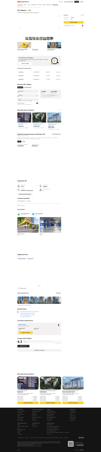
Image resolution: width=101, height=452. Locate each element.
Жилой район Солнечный (51, 412)
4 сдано (65, 26)
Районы (18, 424)
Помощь (61, 437)
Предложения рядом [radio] (21, 258)
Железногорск (34, 426)
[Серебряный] (39, 117)
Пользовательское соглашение (43, 437)
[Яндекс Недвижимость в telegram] (83, 437)
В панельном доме (20, 417)
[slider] (28, 92)
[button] (62, 2)
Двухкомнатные (73, 417)
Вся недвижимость (20, 437)
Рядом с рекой (19, 418)
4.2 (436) (53, 393)
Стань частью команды (33, 437)
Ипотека (18, 415)
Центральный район (50, 414)
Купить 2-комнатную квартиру (52, 427)
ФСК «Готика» (22, 324)
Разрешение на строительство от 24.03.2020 (29, 311)
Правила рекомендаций (54, 437)
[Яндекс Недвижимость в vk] (79, 437)
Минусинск (34, 424)
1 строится (68, 26)
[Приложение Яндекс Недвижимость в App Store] (77, 445)
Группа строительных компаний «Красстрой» (48, 390)
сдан (71, 19)
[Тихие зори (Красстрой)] (54, 117)
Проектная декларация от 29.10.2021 (27, 314)
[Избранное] (60, 2)
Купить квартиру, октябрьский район (53, 426)
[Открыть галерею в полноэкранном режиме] (59, 16)
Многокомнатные (73, 411)
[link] (82, 2)
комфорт (72, 17)
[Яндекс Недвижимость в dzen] (81, 437)
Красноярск (19, 12)
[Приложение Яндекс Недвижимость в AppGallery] (81, 445)
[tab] (20, 87)
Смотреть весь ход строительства (24, 305)
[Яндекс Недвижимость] (23, 2)
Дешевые (34, 418)
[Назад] (19, 27)
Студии (71, 414)
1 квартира (58, 72)
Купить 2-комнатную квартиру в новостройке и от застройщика (58, 432)
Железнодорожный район (51, 417)
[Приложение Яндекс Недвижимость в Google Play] (79, 445)
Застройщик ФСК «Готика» (69, 25)
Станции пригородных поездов (22, 426)
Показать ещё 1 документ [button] (25, 316)
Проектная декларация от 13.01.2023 (27, 313)
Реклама (26, 437)
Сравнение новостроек (21, 429)
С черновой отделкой (21, 411)
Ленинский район (50, 418)
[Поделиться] (80, 15)
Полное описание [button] (20, 205)
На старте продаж (20, 414)
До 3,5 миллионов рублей (36, 417)
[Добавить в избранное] (83, 15)
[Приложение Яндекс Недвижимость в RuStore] (82, 445)
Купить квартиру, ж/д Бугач (51, 430)
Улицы (18, 427)
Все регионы (19, 430)
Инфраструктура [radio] (30, 258)
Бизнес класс (34, 415)
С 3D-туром (34, 412)
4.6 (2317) (77, 393)
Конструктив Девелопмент (22, 390)
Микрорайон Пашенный (51, 411)
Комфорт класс (34, 414)
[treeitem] (20, 5)
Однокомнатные (73, 412)
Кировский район (50, 415)
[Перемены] (24, 117)
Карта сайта (66, 437)
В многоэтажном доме (36, 411)
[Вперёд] (59, 27)
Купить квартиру (50, 424)
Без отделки (19, 412)
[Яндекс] (82, 449)
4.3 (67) (31, 393)
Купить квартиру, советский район (53, 429)
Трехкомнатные (72, 415)
